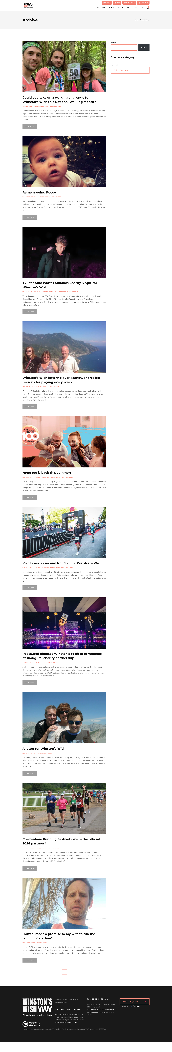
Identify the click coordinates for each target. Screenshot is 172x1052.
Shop (118, 3)
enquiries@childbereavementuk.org (100, 1009)
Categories (115, 65)
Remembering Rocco (39, 192)
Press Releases (56, 106)
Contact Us (144, 3)
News (47, 106)
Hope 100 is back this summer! (46, 472)
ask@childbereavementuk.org (66, 1022)
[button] (98, 8)
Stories (59, 197)
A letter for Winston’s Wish (43, 748)
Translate (136, 1006)
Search (113, 42)
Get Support (130, 3)
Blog (42, 197)
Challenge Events (48, 477)
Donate (107, 3)
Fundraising (39, 106)
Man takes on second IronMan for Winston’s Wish (62, 563)
